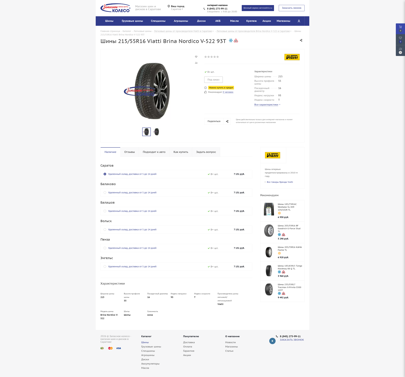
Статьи (229, 350)
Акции (187, 355)
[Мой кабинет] (298, 21)
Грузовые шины (151, 346)
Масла (145, 367)
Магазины (231, 346)
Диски (145, 359)
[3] (211, 56)
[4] (214, 56)
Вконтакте (272, 341)
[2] (208, 56)
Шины (145, 342)
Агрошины (147, 355)
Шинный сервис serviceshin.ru (257, 8)
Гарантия (188, 350)
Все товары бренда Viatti (280, 182)
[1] (205, 56)
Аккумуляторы (150, 363)
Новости (230, 342)
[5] (217, 56)
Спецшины (148, 350)
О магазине (232, 336)
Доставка (189, 342)
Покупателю (191, 336)
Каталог (146, 336)
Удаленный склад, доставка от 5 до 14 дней (132, 174)
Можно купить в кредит (221, 87)
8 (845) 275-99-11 (217, 8)
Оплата (187, 346)
